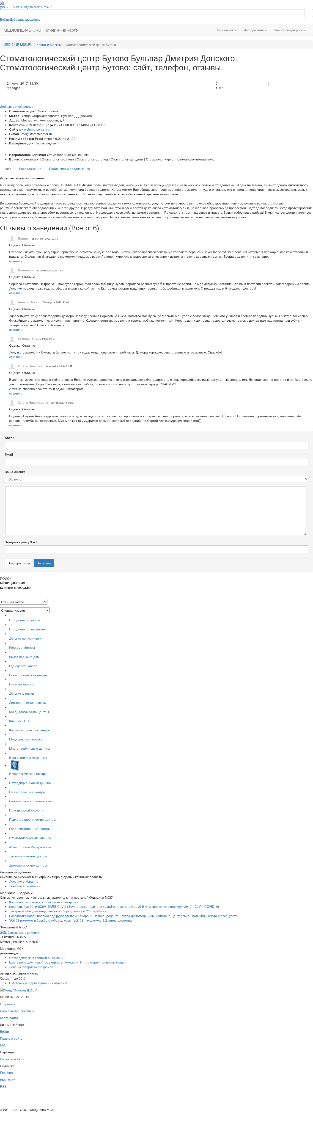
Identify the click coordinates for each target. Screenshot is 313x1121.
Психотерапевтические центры (32, 819)
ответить (15, 261)
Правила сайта (11, 1038)
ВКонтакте (7, 1079)
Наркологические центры (28, 757)
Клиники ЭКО (19, 720)
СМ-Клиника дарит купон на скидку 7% (38, 982)
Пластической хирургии (26, 810)
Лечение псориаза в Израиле (31, 966)
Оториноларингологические (30, 801)
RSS (3, 1086)
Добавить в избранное (16, 106)
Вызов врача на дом (24, 656)
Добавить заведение (25, 19)
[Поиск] (309, 13)
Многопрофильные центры (29, 748)
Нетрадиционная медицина (30, 782)
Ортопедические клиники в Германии (37, 957)
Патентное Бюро (12, 1059)
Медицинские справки (25, 739)
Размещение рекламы (17, 1010)
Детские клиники (21, 693)
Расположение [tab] (30, 168)
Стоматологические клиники (30, 837)
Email (9, 454)
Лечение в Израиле (23, 881)
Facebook (7, 1072)
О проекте (7, 1004)
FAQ (3, 1045)
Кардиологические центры (29, 711)
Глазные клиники (22, 684)
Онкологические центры (27, 792)
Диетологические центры (28, 865)
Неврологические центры (28, 773)
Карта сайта (9, 1017)
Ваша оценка (15, 471)
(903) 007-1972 (11, 7)
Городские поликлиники (27, 629)
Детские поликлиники (25, 638)
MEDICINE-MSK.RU (22, 30)
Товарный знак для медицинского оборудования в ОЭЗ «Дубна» (57, 911)
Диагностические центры (28, 702)
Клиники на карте (61, 30)
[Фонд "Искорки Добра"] (18, 989)
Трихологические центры (28, 856)
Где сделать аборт (23, 665)
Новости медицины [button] (289, 30)
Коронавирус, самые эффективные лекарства (43, 902)
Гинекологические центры (28, 675)
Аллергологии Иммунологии (30, 847)
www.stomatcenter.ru (34, 129)
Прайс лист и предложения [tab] (69, 168)
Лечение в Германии (24, 886)
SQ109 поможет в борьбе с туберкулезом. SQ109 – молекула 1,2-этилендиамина (70, 920)
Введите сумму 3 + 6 (21, 542)
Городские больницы (25, 620)
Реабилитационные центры (29, 828)
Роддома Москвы (22, 647)
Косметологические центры (29, 730)
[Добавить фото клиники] (19, 931)
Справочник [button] (225, 30)
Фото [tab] (7, 168)
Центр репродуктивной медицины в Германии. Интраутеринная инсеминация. (68, 962)
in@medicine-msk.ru (38, 7)
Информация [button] (254, 30)
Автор (10, 437)
